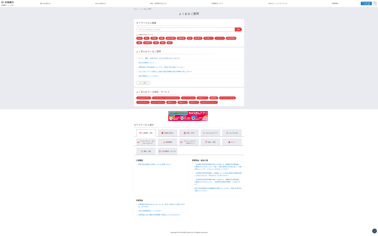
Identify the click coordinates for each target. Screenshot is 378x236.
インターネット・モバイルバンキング (166, 98)
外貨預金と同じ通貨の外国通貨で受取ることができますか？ (159, 215)
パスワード (219, 38)
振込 (146, 38)
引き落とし (208, 38)
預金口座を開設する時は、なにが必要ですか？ (154, 164)
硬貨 (162, 43)
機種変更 (181, 38)
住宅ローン (194, 102)
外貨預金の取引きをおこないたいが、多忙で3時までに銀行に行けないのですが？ (161, 205)
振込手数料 (171, 38)
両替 (155, 43)
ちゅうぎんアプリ (144, 98)
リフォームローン (158, 102)
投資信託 (214, 98)
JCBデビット (202, 98)
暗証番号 (198, 38)
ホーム (136, 9)
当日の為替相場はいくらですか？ (150, 211)
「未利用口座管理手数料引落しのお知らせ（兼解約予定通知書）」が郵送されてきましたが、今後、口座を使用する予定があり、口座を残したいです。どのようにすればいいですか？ (218, 166)
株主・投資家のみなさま (158, 3)
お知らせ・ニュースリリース (277, 3)
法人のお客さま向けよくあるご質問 (366, 3)
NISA (139, 38)
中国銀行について (217, 3)
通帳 (161, 38)
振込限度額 (231, 38)
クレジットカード (188, 98)
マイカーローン (143, 102)
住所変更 (148, 43)
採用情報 (335, 3)
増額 (139, 43)
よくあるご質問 (146, 9)
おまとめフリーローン (209, 102)
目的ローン (182, 102)
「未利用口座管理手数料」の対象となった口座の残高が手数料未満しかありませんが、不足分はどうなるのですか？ (218, 174)
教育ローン (171, 102)
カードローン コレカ (227, 98)
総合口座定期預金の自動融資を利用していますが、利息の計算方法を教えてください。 (218, 189)
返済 (189, 38)
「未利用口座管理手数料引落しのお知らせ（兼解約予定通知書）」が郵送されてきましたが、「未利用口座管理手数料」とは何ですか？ (218, 181)
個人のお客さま (45, 3)
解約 (169, 43)
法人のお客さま (100, 3)
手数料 (154, 38)
